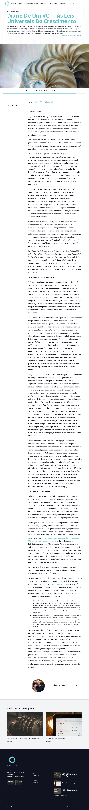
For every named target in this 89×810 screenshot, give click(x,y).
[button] (82, 3)
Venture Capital (53, 3)
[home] (7, 3)
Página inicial (14, 3)
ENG (71, 3)
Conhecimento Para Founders (31, 3)
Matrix (20, 3)
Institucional (63, 3)
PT (74, 3)
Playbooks (43, 3)
